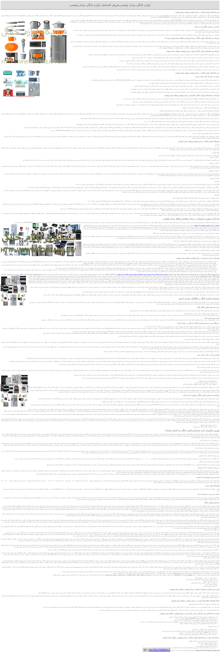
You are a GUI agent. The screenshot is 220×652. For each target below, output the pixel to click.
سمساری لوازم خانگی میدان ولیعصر (157, 274)
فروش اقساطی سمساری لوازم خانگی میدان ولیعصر (132, 274)
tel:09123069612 (159, 649)
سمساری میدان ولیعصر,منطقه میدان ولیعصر (206, 225)
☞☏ (156, 649)
